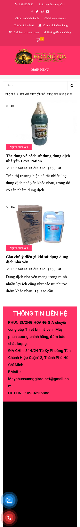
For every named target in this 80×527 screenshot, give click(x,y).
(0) (53, 167)
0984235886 (38, 393)
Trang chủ (9, 93)
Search (72, 85)
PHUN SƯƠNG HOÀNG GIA (27, 167)
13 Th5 (10, 105)
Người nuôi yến (19, 147)
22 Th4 (10, 207)
